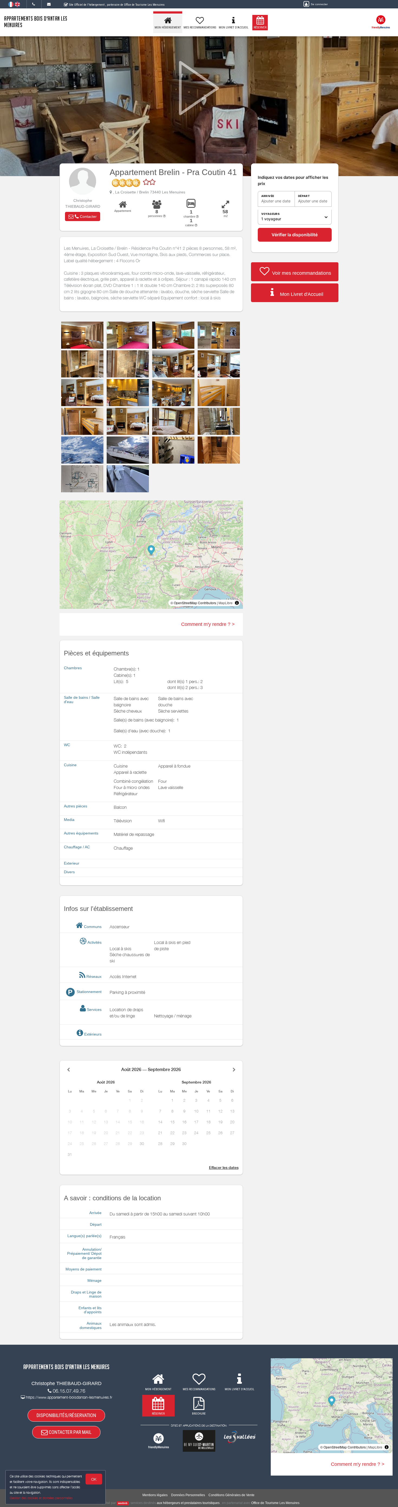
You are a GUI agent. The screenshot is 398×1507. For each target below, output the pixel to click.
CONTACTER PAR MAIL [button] (70, 1432)
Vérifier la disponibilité (295, 234)
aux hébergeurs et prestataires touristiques (188, 1503)
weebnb (123, 1503)
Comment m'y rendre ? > (208, 624)
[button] (82, 216)
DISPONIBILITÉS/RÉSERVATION (66, 1415)
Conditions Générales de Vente (231, 1495)
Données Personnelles (188, 1495)
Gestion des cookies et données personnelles (41, 1498)
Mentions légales (155, 1495)
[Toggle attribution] (237, 603)
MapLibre (225, 602)
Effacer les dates (224, 1167)
